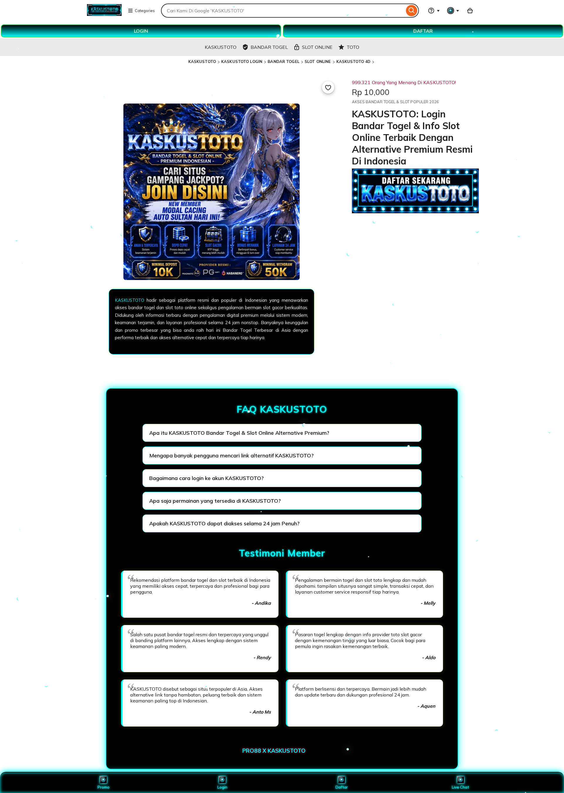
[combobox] (282, 11)
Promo (104, 787)
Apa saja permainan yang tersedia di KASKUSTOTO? (215, 500)
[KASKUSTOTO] (104, 14)
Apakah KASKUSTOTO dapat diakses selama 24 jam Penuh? (224, 523)
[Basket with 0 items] (470, 11)
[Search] (411, 11)
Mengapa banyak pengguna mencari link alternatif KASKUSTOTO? (231, 455)
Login (222, 787)
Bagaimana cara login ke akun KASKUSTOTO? (206, 478)
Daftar (341, 787)
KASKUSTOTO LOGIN (241, 61)
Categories (145, 10)
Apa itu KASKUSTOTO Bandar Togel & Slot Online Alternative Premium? (239, 432)
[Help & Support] (434, 11)
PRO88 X (255, 750)
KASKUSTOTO (202, 61)
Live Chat (460, 787)
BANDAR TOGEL (283, 61)
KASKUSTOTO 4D (353, 61)
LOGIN (141, 31)
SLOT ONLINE (318, 61)
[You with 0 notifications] (453, 11)
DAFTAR (423, 31)
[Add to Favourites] (328, 87)
